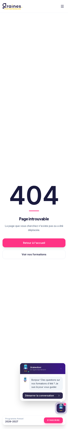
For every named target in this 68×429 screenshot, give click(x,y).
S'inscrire (53, 420)
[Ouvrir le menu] (62, 6)
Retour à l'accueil (34, 242)
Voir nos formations (34, 254)
